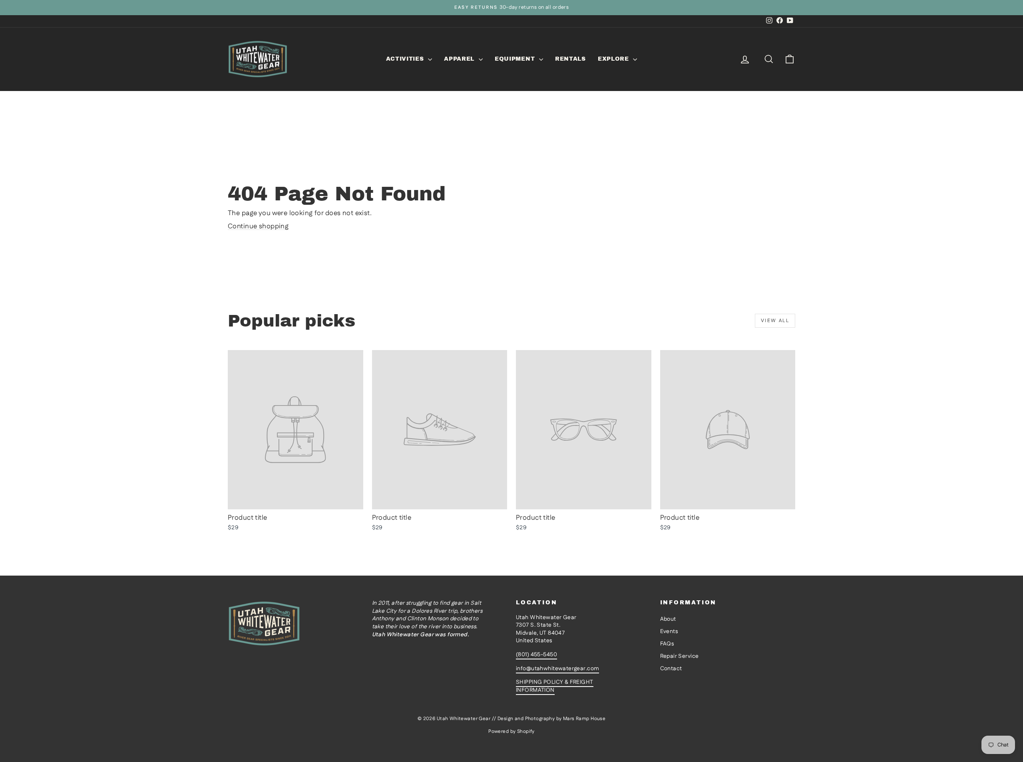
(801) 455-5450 (536, 655)
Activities (406, 59)
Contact (671, 669)
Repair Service (679, 656)
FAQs (667, 644)
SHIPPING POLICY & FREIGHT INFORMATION (554, 686)
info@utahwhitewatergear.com (557, 669)
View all (775, 320)
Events (669, 631)
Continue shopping (258, 226)
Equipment (516, 59)
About (668, 619)
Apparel (460, 59)
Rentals (570, 59)
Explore (614, 59)
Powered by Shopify (511, 731)
